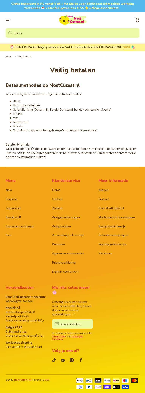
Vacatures (105, 253)
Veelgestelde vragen (66, 217)
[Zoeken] (9, 33)
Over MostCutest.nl (111, 208)
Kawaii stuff (13, 217)
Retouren (58, 244)
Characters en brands (20, 226)
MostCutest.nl (21, 379)
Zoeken (57, 208)
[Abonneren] (88, 324)
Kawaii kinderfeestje (112, 226)
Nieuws (104, 190)
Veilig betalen (61, 226)
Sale (9, 235)
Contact (57, 199)
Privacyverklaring (64, 262)
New (9, 190)
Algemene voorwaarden (68, 253)
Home (9, 56)
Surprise (11, 199)
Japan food (13, 208)
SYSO (47, 379)
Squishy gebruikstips (112, 244)
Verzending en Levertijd (68, 235)
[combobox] (72, 33)
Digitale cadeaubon (65, 271)
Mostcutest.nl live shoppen (117, 217)
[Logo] (72, 20)
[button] (137, 20)
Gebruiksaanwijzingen (113, 235)
